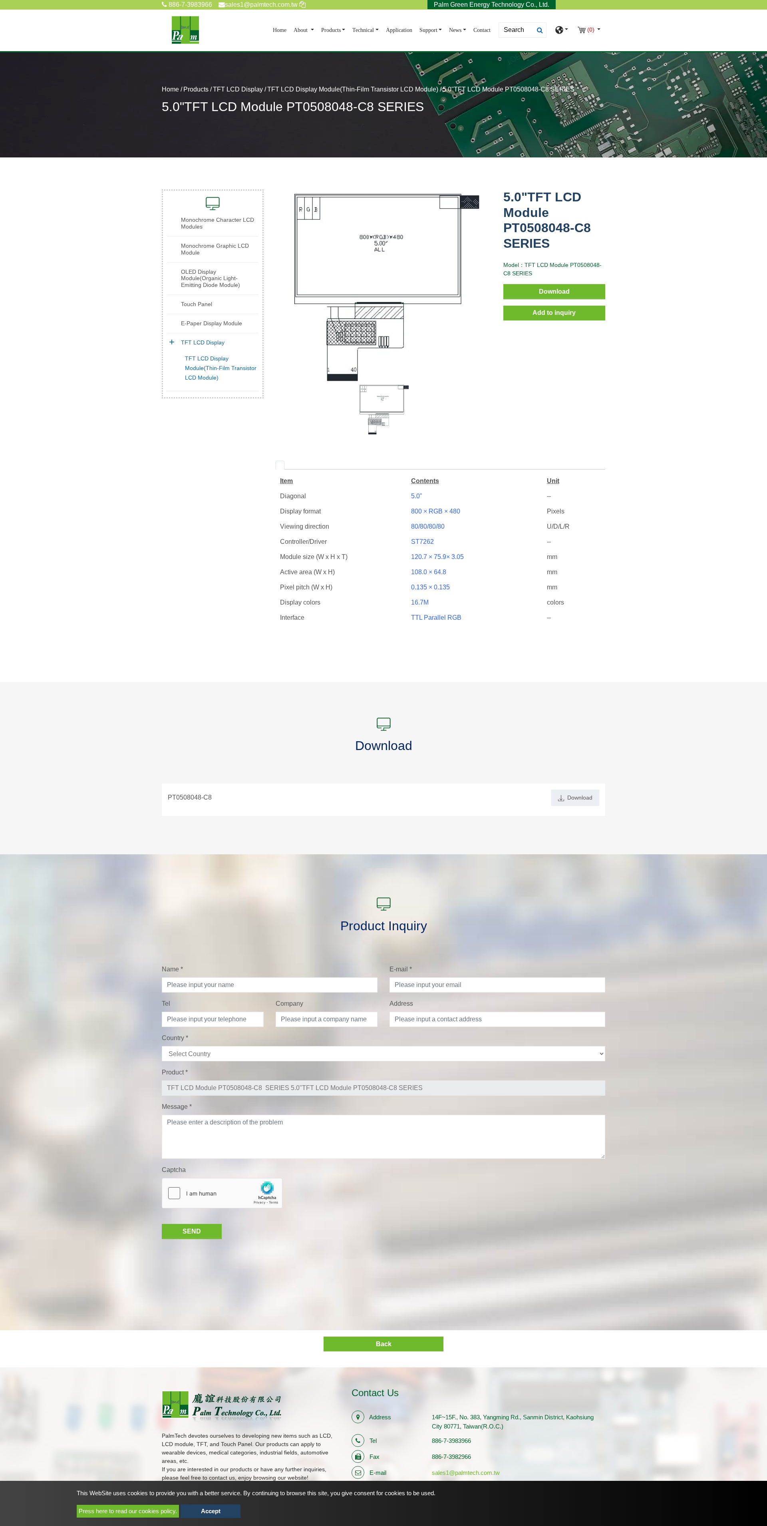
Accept (211, 1511)
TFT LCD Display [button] (203, 342)
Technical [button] (363, 30)
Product (175, 1072)
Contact (482, 30)
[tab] (280, 465)
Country (175, 1038)
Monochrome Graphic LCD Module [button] (215, 249)
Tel (166, 1003)
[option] (383, 286)
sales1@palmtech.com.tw (466, 1472)
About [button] (301, 30)
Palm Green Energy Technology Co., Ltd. (491, 4)
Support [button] (428, 30)
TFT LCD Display (238, 89)
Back (383, 1344)
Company (289, 1003)
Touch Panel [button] (196, 304)
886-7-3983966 (189, 4)
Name (172, 969)
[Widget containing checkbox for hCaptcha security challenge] (222, 1193)
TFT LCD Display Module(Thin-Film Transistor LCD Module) (352, 89)
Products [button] (331, 30)
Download (554, 291)
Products (196, 89)
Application (399, 30)
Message (177, 1106)
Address (401, 1003)
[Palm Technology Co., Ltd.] (185, 30)
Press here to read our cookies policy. (128, 1511)
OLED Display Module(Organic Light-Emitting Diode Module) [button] (210, 278)
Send (192, 1231)
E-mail (400, 969)
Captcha (174, 1169)
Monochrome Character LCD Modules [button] (217, 223)
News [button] (455, 30)
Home (281, 30)
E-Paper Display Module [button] (211, 323)
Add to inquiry (554, 312)
